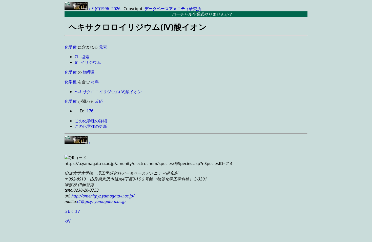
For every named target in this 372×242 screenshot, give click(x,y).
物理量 (89, 72)
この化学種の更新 (91, 126)
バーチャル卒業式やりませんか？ (199, 14)
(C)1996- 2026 (108, 8)
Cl (77, 56)
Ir (77, 62)
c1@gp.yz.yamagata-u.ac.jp (101, 201)
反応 (99, 101)
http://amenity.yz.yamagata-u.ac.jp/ (102, 196)
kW (68, 221)
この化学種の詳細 (91, 121)
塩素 (85, 56)
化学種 (71, 47)
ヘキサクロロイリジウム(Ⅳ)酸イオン (108, 91)
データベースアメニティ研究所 (172, 8)
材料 (95, 82)
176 (90, 111)
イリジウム (91, 62)
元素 (103, 47)
